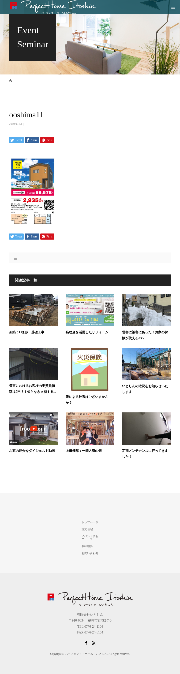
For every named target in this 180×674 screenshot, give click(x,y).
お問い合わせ (90, 553)
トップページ (90, 522)
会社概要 (87, 546)
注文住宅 (87, 529)
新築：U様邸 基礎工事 (26, 332)
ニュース (87, 539)
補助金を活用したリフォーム (87, 332)
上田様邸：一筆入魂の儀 (84, 450)
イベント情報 (90, 536)
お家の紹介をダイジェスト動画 (32, 450)
